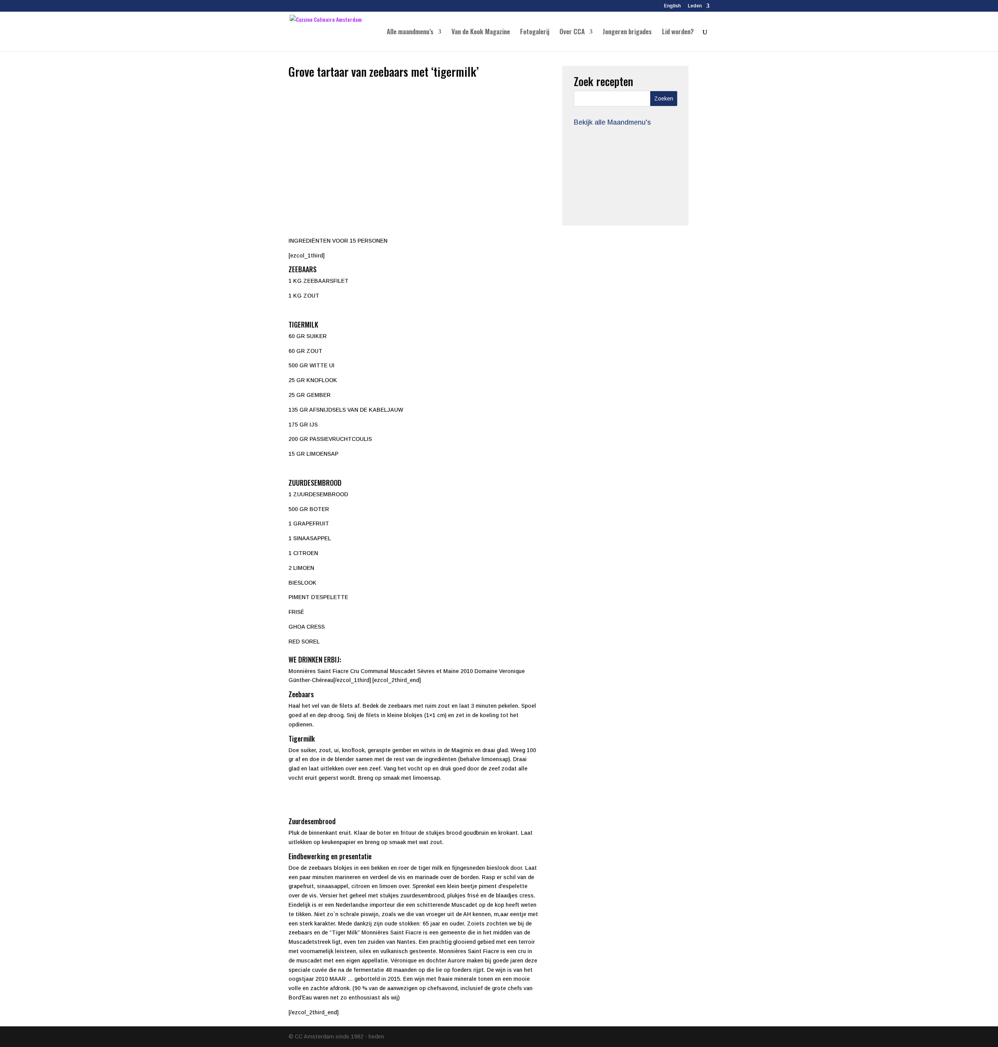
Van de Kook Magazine (480, 32)
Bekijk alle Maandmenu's (612, 122)
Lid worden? (678, 32)
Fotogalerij (534, 32)
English (672, 6)
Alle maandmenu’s (410, 32)
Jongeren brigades (627, 32)
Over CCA (572, 32)
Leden (695, 6)
